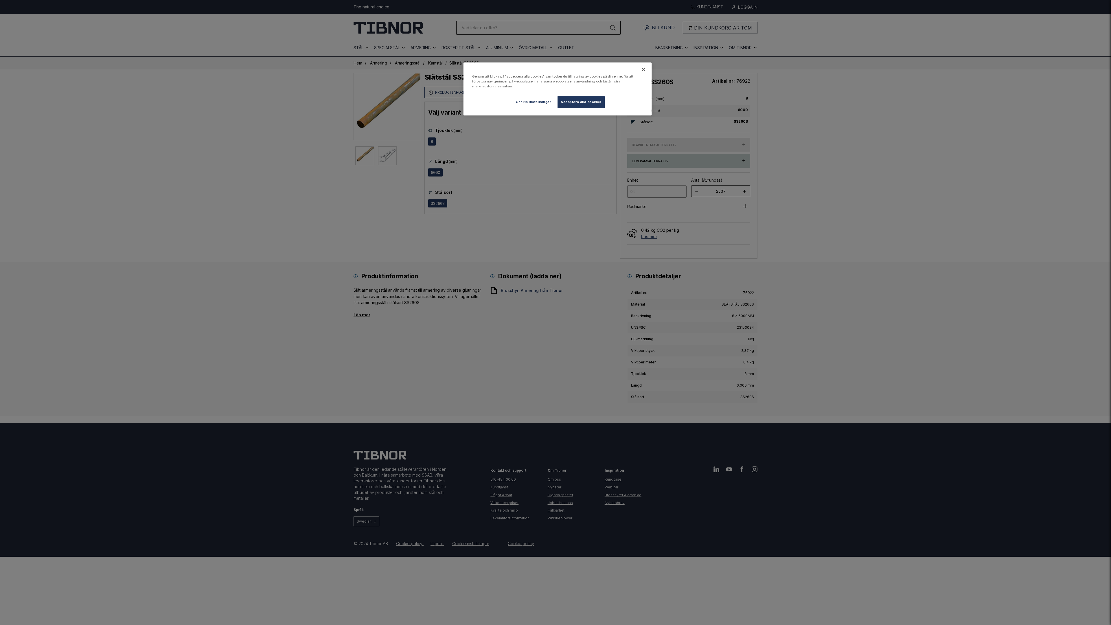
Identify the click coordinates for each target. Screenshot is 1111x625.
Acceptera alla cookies (581, 102)
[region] (557, 88)
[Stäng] (643, 69)
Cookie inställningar (533, 102)
